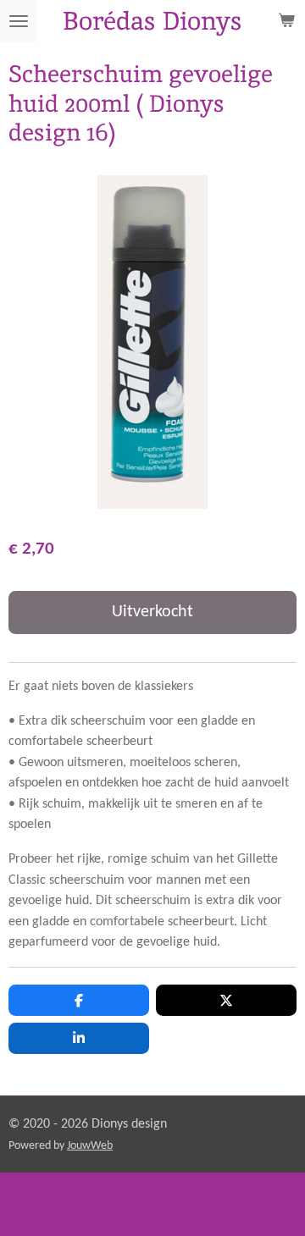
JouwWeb (90, 1145)
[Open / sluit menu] (18, 21)
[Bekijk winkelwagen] (286, 21)
